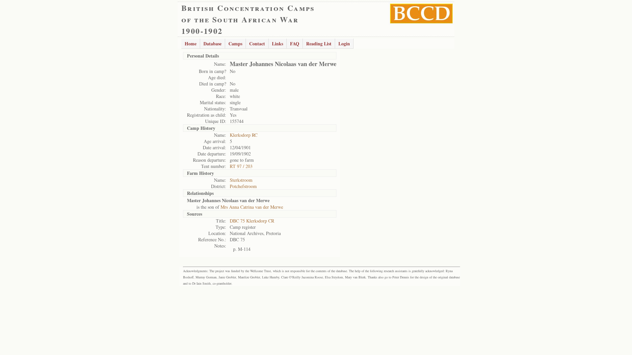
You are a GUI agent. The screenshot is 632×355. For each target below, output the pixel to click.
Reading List (318, 43)
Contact (257, 43)
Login (344, 43)
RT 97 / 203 (241, 166)
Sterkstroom (241, 180)
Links (277, 43)
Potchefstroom (243, 186)
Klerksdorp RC (243, 135)
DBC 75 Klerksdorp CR (252, 221)
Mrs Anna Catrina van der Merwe (252, 207)
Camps (235, 43)
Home (191, 43)
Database (212, 43)
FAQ (294, 43)
